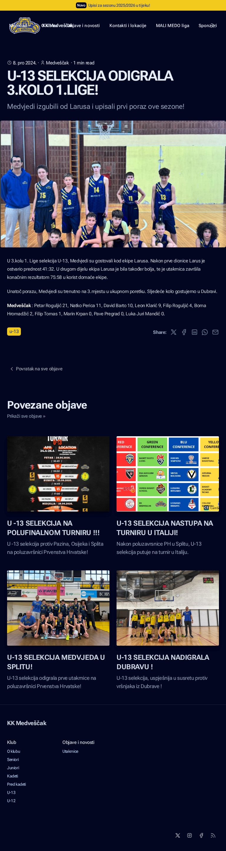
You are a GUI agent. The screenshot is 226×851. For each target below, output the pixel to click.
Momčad (18, 25)
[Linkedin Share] (194, 332)
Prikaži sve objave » (26, 416)
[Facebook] (201, 835)
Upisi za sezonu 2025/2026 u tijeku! (119, 5)
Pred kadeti (16, 784)
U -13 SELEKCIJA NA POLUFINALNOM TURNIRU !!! (53, 528)
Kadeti (12, 776)
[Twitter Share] (173, 332)
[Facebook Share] (183, 332)
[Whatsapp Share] (204, 332)
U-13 (14, 331)
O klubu (13, 751)
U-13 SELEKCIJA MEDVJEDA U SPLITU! (56, 662)
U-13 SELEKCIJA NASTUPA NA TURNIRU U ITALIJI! (165, 528)
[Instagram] (189, 835)
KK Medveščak (26, 723)
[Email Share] (215, 332)
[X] (178, 835)
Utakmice (70, 751)
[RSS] (213, 835)
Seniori (13, 759)
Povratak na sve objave (39, 369)
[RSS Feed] (213, 25)
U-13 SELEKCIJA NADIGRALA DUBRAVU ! (163, 662)
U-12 (11, 800)
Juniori (13, 767)
